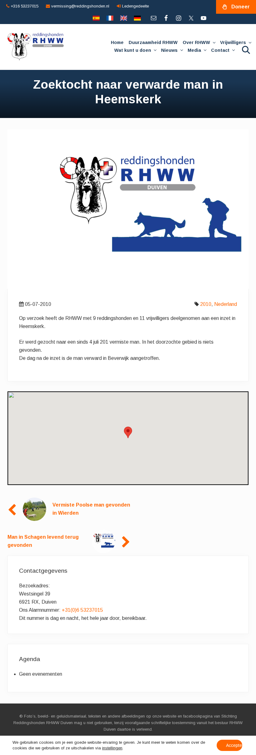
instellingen (112, 748)
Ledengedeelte (135, 6)
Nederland (225, 304)
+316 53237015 (23, 6)
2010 (205, 304)
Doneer (240, 6)
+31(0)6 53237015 (82, 610)
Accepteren (234, 745)
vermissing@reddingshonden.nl (79, 6)
